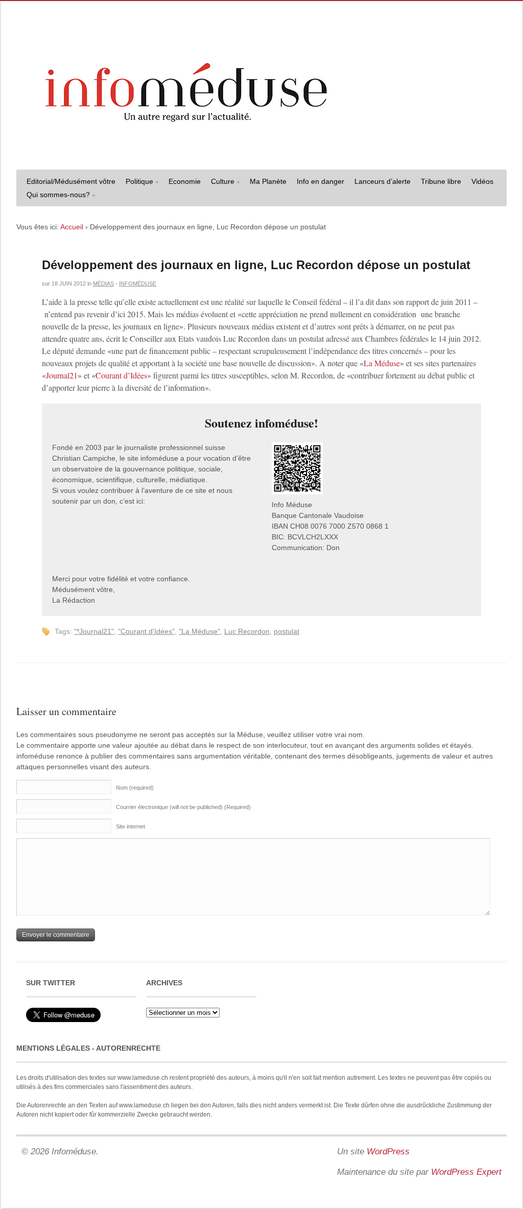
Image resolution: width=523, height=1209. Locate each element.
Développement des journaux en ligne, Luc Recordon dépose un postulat (256, 265)
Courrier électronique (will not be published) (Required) (183, 807)
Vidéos (482, 181)
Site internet (130, 826)
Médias (103, 283)
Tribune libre (441, 181)
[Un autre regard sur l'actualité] (261, 152)
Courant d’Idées (121, 375)
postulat (286, 631)
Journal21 (62, 375)
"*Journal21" (94, 631)
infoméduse (137, 283)
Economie (185, 181)
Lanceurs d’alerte (382, 181)
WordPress (388, 1151)
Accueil (71, 227)
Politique (137, 182)
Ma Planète (268, 181)
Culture (220, 182)
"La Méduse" (199, 631)
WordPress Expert (466, 1172)
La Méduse (382, 363)
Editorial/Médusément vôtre (71, 181)
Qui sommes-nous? (55, 196)
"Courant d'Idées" (146, 631)
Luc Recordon (247, 631)
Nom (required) (135, 788)
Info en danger (320, 181)
